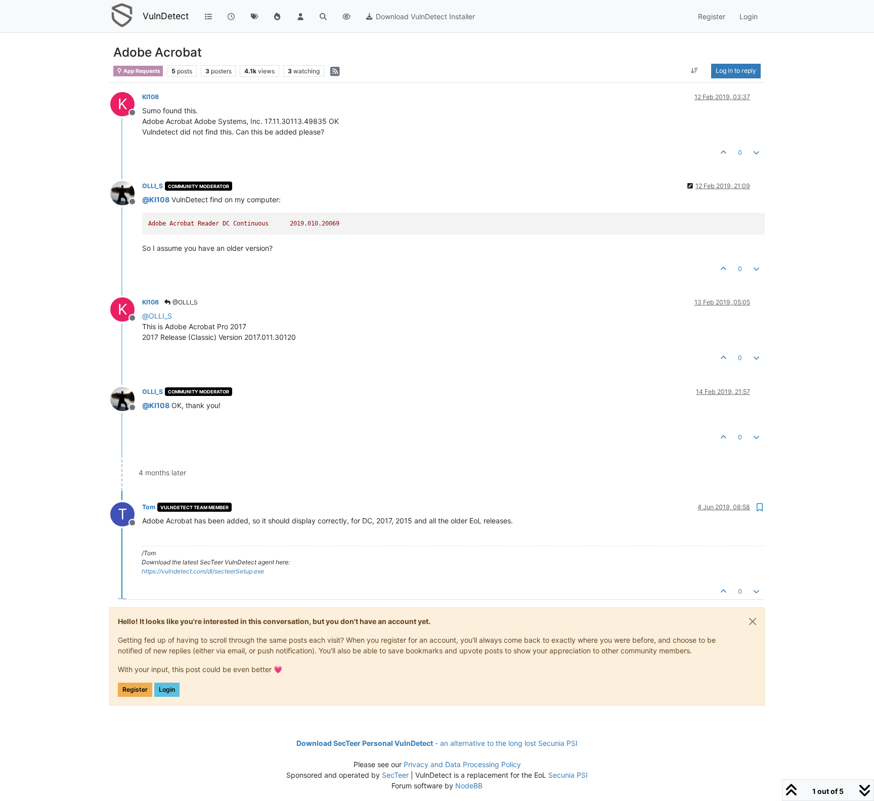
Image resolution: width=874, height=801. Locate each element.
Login (167, 689)
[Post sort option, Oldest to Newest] (694, 71)
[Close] (752, 621)
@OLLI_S (184, 302)
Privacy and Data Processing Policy (462, 764)
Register (135, 689)
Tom (148, 507)
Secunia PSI (568, 775)
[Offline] (126, 192)
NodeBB (469, 785)
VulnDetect (166, 16)
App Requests (141, 71)
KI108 (150, 97)
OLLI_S (152, 186)
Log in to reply (736, 70)
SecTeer (395, 775)
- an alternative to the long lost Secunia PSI (437, 743)
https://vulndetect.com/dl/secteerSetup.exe (203, 571)
